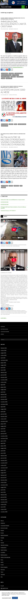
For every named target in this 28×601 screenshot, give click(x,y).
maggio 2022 (3, 365)
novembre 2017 (4, 462)
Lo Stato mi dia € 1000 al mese (13, 91)
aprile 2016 (3, 489)
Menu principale (26, 7)
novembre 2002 (4, 511)
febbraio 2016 (4, 494)
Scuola (2, 564)
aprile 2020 (3, 411)
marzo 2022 (3, 370)
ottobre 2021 (3, 382)
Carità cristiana (18, 73)
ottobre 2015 (3, 504)
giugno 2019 (3, 423)
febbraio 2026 (4, 348)
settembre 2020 (4, 404)
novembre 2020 (4, 401)
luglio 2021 (3, 384)
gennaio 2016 (3, 497)
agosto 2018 (3, 440)
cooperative (15, 75)
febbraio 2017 (4, 475)
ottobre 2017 (3, 465)
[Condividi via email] (12, 70)
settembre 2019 (4, 421)
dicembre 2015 (4, 499)
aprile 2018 (3, 450)
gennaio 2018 (3, 458)
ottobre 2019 (3, 418)
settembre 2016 (4, 484)
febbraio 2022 (4, 372)
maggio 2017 (3, 472)
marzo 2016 (3, 492)
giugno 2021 (3, 387)
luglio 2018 (3, 443)
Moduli (2, 334)
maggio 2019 (3, 426)
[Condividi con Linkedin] (9, 70)
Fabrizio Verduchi (9, 18)
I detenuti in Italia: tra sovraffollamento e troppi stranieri (13, 199)
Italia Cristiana (13, 94)
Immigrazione (17, 18)
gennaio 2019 (3, 433)
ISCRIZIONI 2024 (4, 204)
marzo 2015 (3, 506)
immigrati (13, 76)
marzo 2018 (3, 453)
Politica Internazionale (5, 557)
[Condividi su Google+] (7, 70)
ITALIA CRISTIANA (6, 7)
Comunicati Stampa (5, 331)
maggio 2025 (3, 352)
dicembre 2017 (4, 460)
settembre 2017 (4, 467)
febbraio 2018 (4, 455)
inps (21, 185)
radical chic (9, 78)
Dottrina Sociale (5, 86)
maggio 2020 (3, 409)
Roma (2, 559)
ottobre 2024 (3, 355)
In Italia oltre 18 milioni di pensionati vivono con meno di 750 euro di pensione (13, 141)
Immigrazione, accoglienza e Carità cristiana (13, 24)
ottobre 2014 (3, 509)
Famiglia (20, 86)
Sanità (2, 562)
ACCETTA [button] (15, 597)
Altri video (4, 318)
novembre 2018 (4, 436)
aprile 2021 (3, 392)
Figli (16, 124)
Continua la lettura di (18, 67)
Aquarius (11, 73)
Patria (3, 78)
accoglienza (4, 73)
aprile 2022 (3, 367)
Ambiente (3, 523)
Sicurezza (11, 19)
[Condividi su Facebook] (2, 70)
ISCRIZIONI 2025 (4, 202)
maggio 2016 (3, 487)
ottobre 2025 (3, 350)
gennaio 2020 (3, 414)
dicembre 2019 (4, 416)
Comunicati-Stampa (5, 525)
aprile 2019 (3, 428)
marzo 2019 (3, 431)
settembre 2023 (4, 360)
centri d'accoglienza (6, 75)
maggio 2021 (3, 389)
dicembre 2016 (4, 480)
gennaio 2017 (3, 477)
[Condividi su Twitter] (4, 70)
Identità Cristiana (4, 545)
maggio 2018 (3, 448)
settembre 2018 (4, 438)
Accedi (2, 585)
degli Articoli (4, 588)
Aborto (2, 520)
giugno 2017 (3, 470)
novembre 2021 (4, 379)
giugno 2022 (3, 362)
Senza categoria (4, 567)
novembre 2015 (4, 502)
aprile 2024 (3, 357)
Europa (2, 18)
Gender (2, 542)
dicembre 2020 (4, 399)
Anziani (10, 185)
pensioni (3, 187)
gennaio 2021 (3, 396)
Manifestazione (4, 555)
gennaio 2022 (3, 374)
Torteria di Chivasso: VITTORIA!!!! (8, 210)
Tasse (14, 87)
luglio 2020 (3, 406)
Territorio (3, 574)
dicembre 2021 (4, 377)
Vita (17, 87)
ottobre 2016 (3, 482)
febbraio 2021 (4, 394)
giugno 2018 (3, 445)
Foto (2, 540)
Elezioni (2, 530)
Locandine (10, 87)
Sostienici (3, 326)
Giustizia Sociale (22, 124)
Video (5, 216)
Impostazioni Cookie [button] (6, 597)
